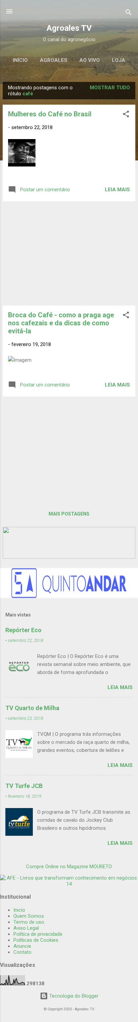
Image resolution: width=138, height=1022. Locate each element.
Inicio (19, 910)
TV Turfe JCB (24, 785)
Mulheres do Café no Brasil (49, 114)
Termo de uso (28, 922)
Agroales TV (69, 28)
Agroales (53, 60)
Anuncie (22, 946)
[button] (126, 115)
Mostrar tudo (110, 88)
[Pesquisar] (129, 13)
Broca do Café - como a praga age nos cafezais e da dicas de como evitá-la (61, 323)
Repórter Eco (23, 630)
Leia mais (117, 190)
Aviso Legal (26, 928)
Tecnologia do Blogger (73, 996)
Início (20, 60)
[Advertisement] (69, 253)
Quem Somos (28, 916)
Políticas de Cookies (35, 940)
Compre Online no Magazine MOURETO (69, 867)
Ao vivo (89, 60)
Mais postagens (69, 514)
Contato (22, 952)
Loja (118, 60)
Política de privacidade (37, 934)
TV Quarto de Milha (32, 707)
